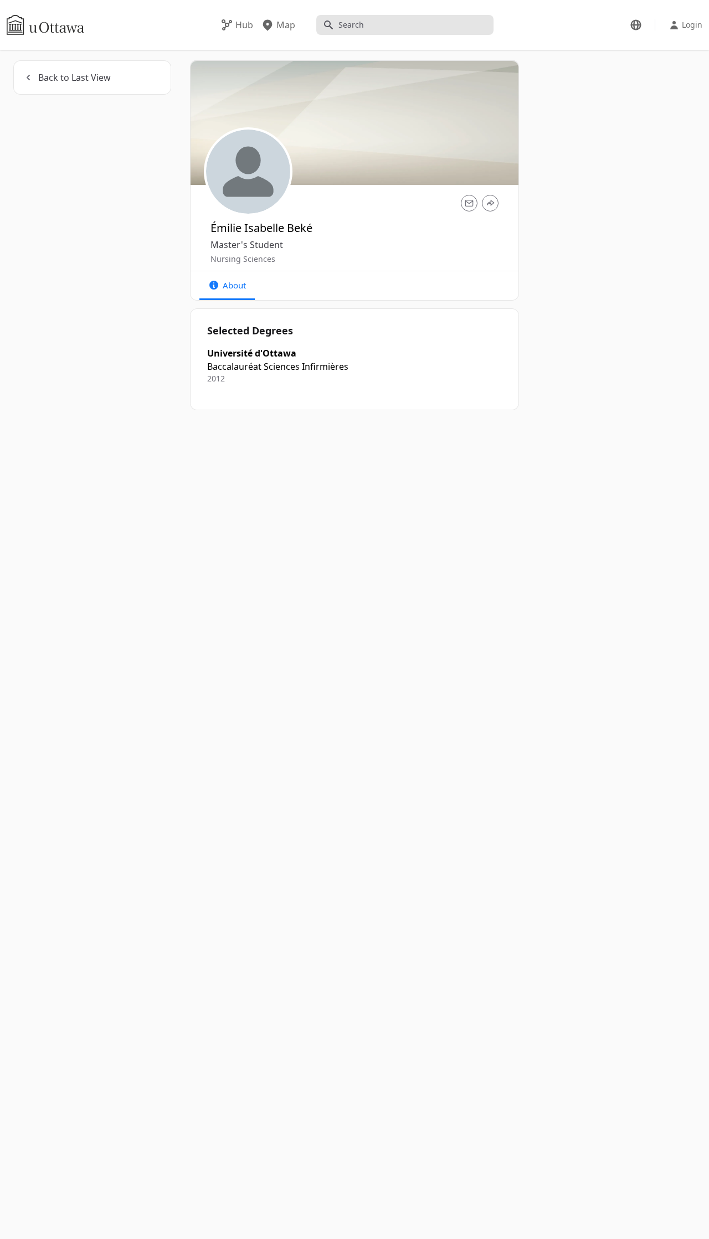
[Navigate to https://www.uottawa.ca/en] (45, 25)
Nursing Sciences (242, 259)
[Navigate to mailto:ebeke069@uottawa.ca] (469, 203)
